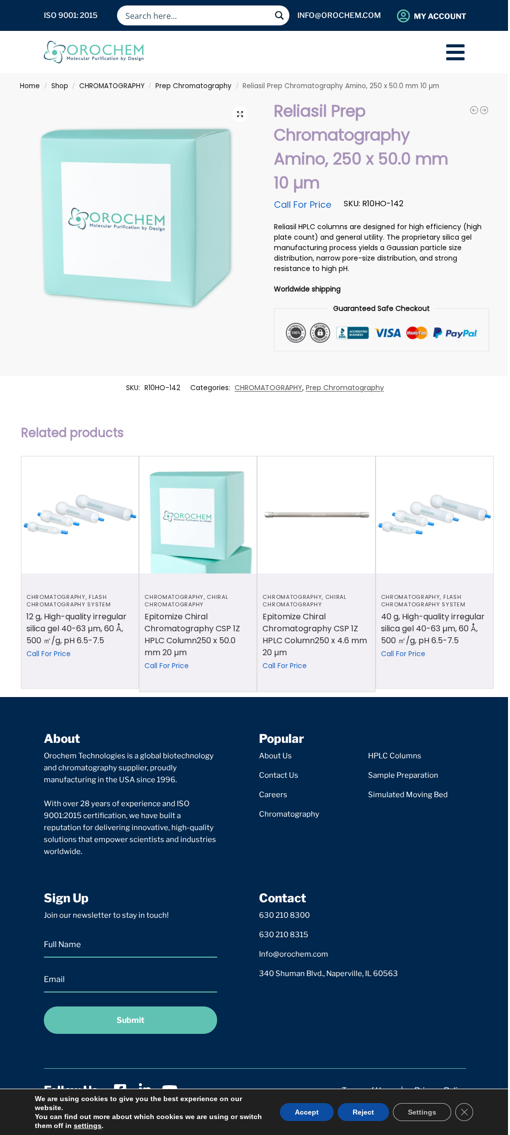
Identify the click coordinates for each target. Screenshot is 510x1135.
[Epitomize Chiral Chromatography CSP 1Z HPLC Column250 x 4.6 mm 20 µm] (316, 514)
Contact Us (278, 775)
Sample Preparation (403, 775)
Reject (363, 1112)
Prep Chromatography (193, 86)
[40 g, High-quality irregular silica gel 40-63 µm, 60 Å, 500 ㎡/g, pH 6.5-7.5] (434, 514)
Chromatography (289, 814)
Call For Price (302, 204)
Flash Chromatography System (68, 600)
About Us (275, 755)
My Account (440, 16)
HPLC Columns (394, 755)
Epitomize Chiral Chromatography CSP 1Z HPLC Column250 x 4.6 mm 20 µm (314, 634)
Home (30, 86)
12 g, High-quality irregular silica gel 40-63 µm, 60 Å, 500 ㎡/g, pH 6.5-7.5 (76, 628)
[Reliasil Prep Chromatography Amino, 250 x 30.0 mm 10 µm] (474, 110)
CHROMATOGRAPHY (111, 86)
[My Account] (403, 15)
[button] (240, 114)
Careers (273, 794)
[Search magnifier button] (279, 15)
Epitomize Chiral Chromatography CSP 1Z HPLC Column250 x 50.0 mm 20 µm (192, 634)
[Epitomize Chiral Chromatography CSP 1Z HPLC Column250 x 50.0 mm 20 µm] (197, 514)
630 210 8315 (283, 934)
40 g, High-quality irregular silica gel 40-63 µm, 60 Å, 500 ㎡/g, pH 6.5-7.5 (433, 628)
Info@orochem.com (293, 954)
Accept (307, 1112)
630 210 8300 (284, 915)
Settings (422, 1112)
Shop (59, 86)
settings (88, 1126)
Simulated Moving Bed (408, 794)
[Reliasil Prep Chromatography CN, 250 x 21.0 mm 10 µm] (484, 110)
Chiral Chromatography (186, 600)
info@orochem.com (339, 15)
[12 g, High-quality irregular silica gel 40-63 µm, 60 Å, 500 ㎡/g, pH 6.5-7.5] (79, 514)
